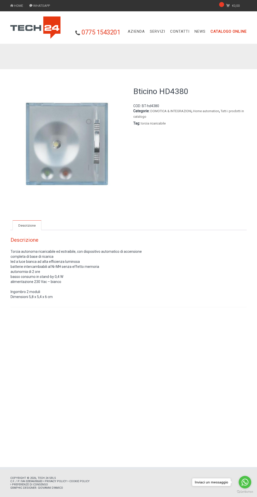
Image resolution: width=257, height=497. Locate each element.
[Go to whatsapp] (245, 482)
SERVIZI (157, 31)
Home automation (206, 111)
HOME (18, 6)
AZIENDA (136, 31)
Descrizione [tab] (27, 225)
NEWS (200, 31)
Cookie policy (79, 481)
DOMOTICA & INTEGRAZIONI (170, 111)
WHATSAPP (41, 6)
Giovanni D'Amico (50, 487)
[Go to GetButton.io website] (245, 491)
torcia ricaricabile (153, 123)
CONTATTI (179, 31)
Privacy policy (56, 481)
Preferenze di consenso (30, 484)
